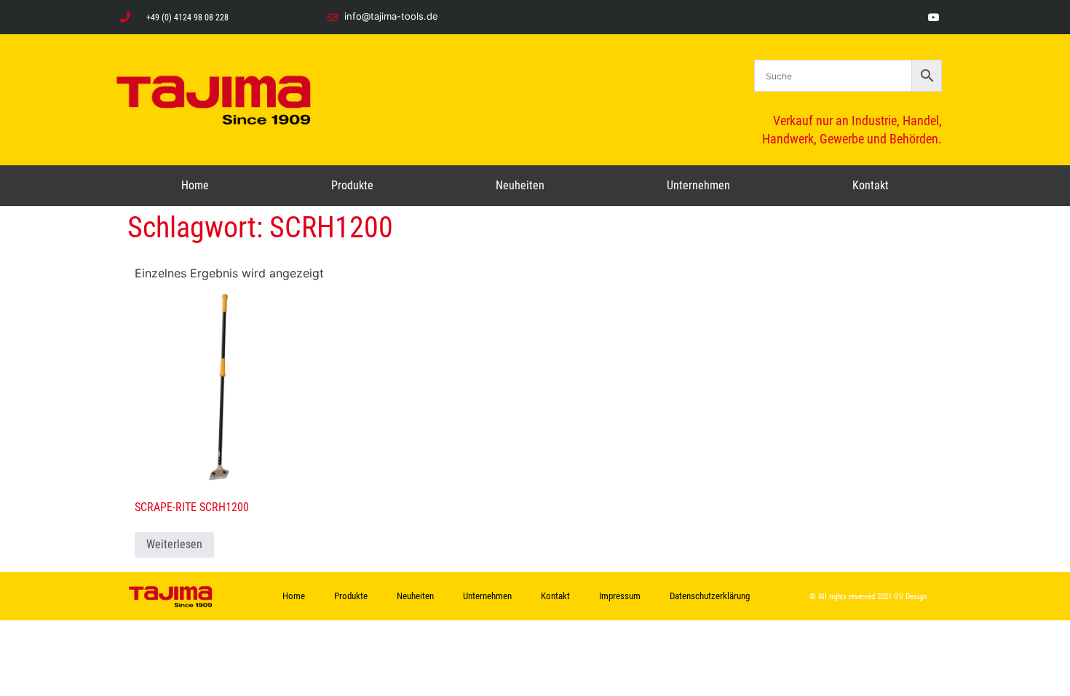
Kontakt (870, 185)
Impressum (620, 595)
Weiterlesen (174, 544)
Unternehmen (698, 185)
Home (195, 185)
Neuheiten (520, 185)
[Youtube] (933, 17)
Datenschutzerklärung (710, 595)
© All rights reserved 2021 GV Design (868, 596)
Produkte (352, 185)
